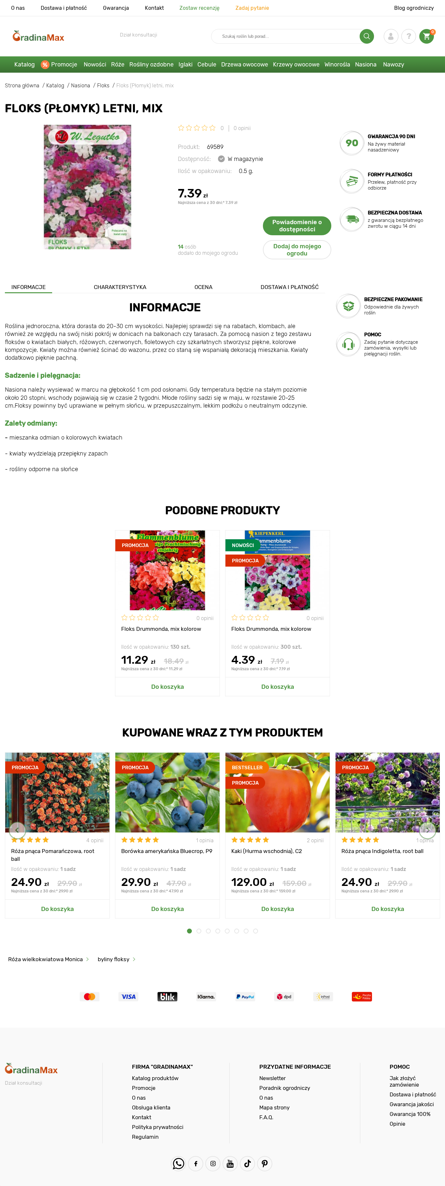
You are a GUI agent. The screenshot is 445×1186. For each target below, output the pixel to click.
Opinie (397, 1124)
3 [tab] (208, 931)
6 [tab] (236, 931)
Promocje (64, 64)
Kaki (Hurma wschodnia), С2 (266, 851)
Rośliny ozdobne (151, 64)
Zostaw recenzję (199, 8)
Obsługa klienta (151, 1107)
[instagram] (213, 1163)
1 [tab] (189, 931)
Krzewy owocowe (296, 64)
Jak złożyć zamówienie (404, 1081)
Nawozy (393, 64)
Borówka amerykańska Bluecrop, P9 (166, 851)
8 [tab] (255, 931)
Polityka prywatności (157, 1127)
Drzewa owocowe (244, 64)
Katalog (24, 64)
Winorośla (337, 64)
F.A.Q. (266, 1117)
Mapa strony (274, 1107)
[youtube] (230, 1163)
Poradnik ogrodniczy (284, 1088)
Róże (117, 64)
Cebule (206, 64)
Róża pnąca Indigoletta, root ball (382, 851)
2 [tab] (198, 931)
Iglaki (186, 64)
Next (427, 830)
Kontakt (154, 8)
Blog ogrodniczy (414, 8)
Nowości (95, 64)
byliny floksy (113, 959)
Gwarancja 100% (410, 1114)
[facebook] (195, 1163)
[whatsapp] (178, 1163)
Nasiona (366, 64)
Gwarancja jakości (412, 1104)
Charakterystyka (120, 287)
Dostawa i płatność (64, 8)
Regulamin (145, 1137)
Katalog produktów (155, 1078)
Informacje (28, 287)
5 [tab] (227, 931)
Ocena (203, 287)
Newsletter (272, 1078)
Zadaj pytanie (252, 8)
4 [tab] (217, 931)
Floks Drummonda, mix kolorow (161, 629)
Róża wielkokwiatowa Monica (45, 959)
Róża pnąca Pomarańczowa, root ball (52, 854)
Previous (17, 830)
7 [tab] (246, 931)
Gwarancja (116, 8)
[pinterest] (264, 1163)
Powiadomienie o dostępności (297, 226)
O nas (18, 8)
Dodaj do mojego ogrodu (297, 250)
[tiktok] (247, 1163)
